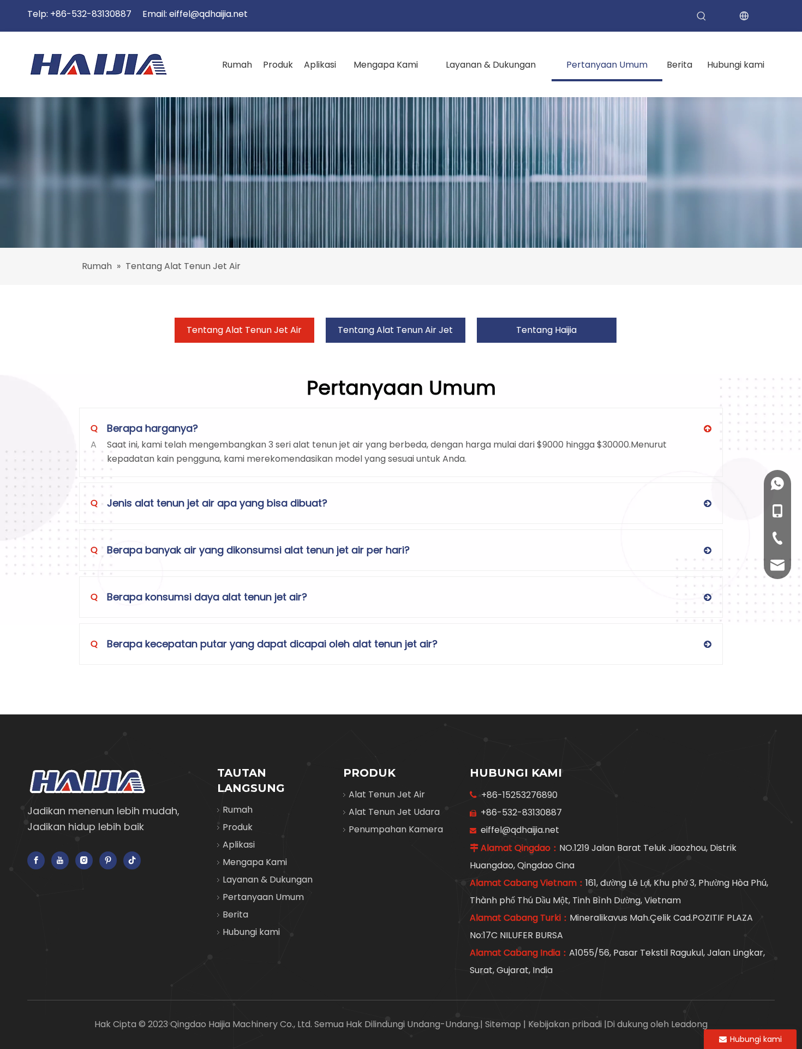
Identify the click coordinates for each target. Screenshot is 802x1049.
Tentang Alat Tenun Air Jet (395, 330)
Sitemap (504, 1024)
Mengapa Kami (255, 862)
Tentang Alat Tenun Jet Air (244, 330)
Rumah (238, 809)
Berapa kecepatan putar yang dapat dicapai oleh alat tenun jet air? (264, 644)
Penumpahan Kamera (396, 829)
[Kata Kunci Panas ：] (701, 16)
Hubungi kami (251, 932)
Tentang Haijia (546, 330)
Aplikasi (239, 844)
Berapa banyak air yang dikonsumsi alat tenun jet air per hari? (250, 550)
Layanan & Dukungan (268, 879)
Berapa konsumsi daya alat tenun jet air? (199, 597)
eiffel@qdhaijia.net (208, 14)
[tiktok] (132, 860)
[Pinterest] (108, 860)
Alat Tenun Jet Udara (394, 812)
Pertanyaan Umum (263, 897)
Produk (238, 827)
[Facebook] (36, 860)
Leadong (689, 1024)
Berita (235, 914)
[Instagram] (84, 860)
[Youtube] (60, 860)
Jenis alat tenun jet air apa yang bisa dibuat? (209, 503)
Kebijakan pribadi (566, 1024)
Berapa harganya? (144, 428)
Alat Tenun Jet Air (387, 794)
